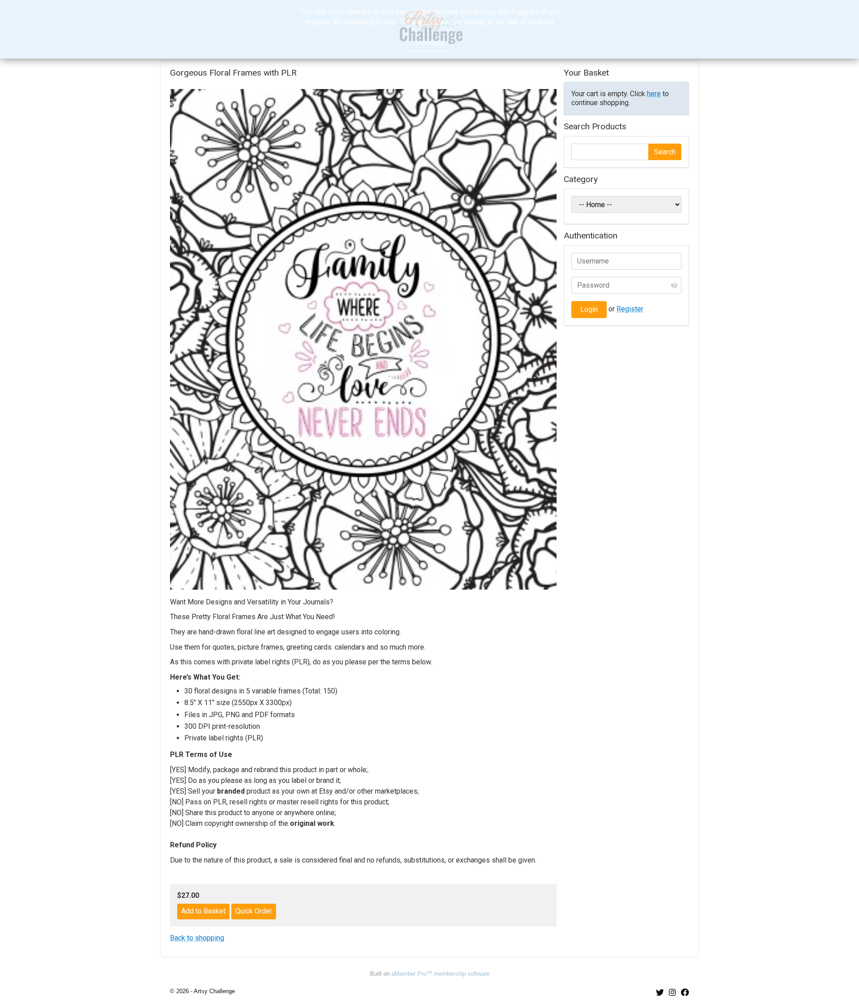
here (654, 93)
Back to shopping (197, 938)
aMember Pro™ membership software (440, 973)
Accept (433, 42)
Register (630, 309)
